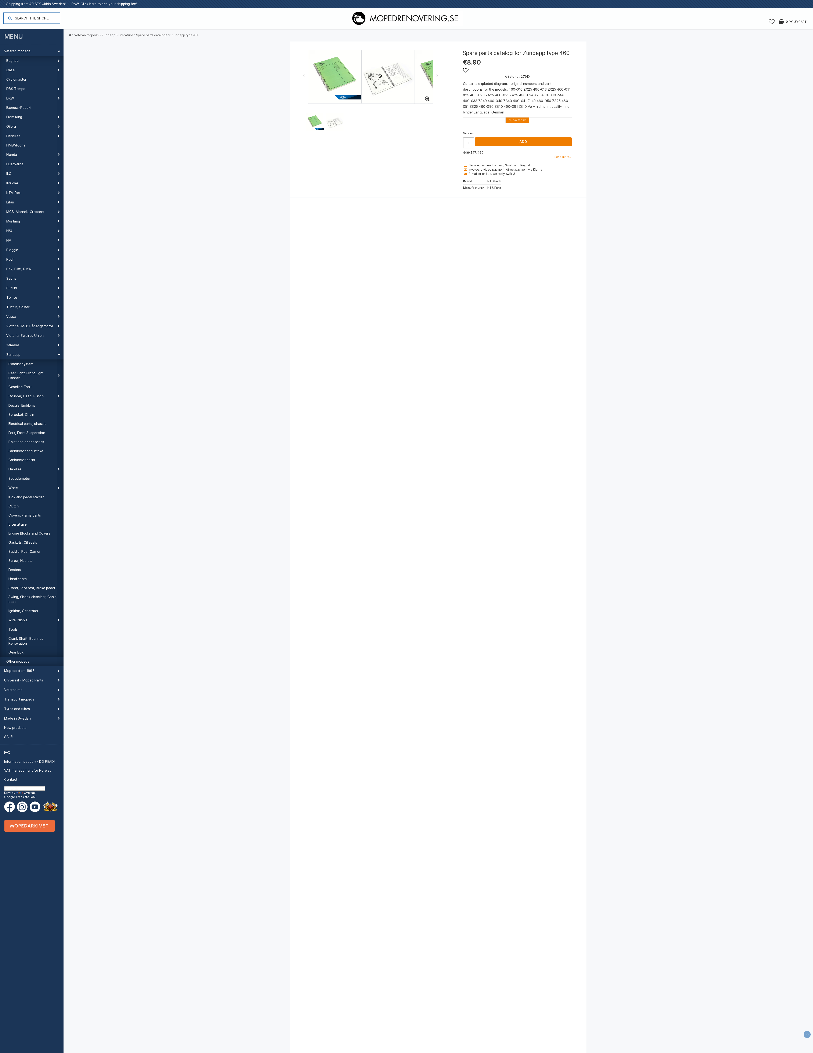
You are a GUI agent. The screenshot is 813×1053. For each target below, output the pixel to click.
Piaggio (12, 250)
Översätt (30, 793)
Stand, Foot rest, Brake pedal (31, 588)
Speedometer (19, 478)
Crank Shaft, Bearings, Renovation (26, 640)
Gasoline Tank (20, 387)
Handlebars (17, 579)
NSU (10, 231)
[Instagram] (23, 806)
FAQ (7, 752)
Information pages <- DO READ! (29, 761)
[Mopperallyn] (50, 806)
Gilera (11, 126)
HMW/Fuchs (15, 145)
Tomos (12, 297)
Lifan (10, 202)
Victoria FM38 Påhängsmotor (29, 326)
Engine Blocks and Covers (29, 533)
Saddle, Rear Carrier (24, 551)
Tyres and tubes (17, 709)
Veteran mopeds (17, 51)
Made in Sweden (17, 718)
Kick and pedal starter (26, 497)
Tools (13, 629)
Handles (15, 469)
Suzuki (11, 288)
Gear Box (16, 652)
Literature (17, 524)
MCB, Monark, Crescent (25, 212)
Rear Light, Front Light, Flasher (26, 375)
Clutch (13, 506)
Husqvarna (15, 164)
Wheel (13, 488)
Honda (11, 154)
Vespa (11, 316)
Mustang (13, 221)
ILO (9, 173)
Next (437, 75)
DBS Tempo (16, 89)
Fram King (14, 117)
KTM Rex (13, 193)
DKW (10, 98)
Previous (303, 75)
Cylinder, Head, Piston (26, 396)
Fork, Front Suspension (26, 433)
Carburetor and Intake (25, 451)
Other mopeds (17, 661)
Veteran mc (13, 690)
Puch (10, 259)
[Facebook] (10, 806)
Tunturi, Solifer (17, 307)
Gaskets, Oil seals (22, 542)
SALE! (8, 737)
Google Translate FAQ (20, 797)
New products (15, 727)
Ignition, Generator (23, 611)
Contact (10, 779)
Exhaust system (20, 364)
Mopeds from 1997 (19, 671)
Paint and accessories (26, 442)
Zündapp (13, 354)
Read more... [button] (563, 157)
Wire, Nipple (18, 620)
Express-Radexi (18, 107)
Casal (10, 70)
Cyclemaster (16, 79)
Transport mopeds (19, 699)
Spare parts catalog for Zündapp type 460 (167, 35)
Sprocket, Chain (21, 414)
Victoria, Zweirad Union (25, 335)
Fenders (14, 570)
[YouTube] (35, 806)
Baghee (12, 60)
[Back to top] (807, 1034)
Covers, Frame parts (24, 515)
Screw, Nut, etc (20, 560)
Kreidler (12, 183)
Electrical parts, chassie (27, 423)
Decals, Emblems (22, 405)
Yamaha (12, 345)
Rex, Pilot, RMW (19, 269)
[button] (772, 21)
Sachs (11, 278)
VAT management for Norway (27, 770)
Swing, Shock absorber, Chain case (32, 599)
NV (8, 240)
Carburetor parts (21, 460)
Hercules (13, 136)
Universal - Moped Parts (23, 680)
